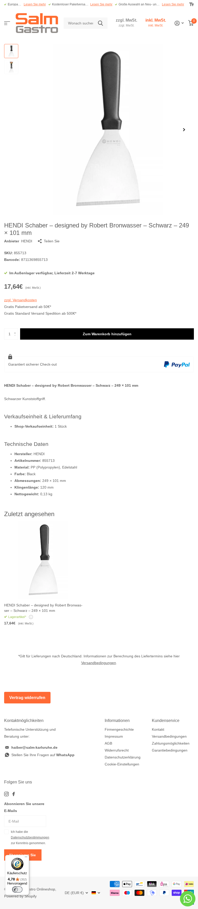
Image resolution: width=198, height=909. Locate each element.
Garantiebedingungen (169, 750)
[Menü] (26, 858)
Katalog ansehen (7, 23)
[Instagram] (6, 794)
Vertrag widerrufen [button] (27, 697)
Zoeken (100, 23)
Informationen (117, 720)
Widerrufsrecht (117, 750)
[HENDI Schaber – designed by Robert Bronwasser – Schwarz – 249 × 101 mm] (43, 560)
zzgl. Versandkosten (20, 300)
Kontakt (158, 729)
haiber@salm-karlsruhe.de (34, 747)
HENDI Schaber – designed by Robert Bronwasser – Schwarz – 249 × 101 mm (43, 608)
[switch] (17, 889)
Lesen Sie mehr (35, 4)
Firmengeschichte (119, 729)
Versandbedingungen (98, 663)
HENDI (26, 241)
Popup (31, 617)
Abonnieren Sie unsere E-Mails (24, 807)
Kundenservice (165, 720)
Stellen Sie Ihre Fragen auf (43, 755)
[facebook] (13, 794)
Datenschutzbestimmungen (30, 837)
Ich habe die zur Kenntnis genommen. (28, 837)
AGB (108, 743)
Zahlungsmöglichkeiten (170, 743)
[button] (184, 129)
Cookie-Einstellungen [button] (122, 764)
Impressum (114, 736)
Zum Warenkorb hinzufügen (107, 334)
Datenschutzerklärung (123, 757)
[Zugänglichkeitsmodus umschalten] (191, 4)
